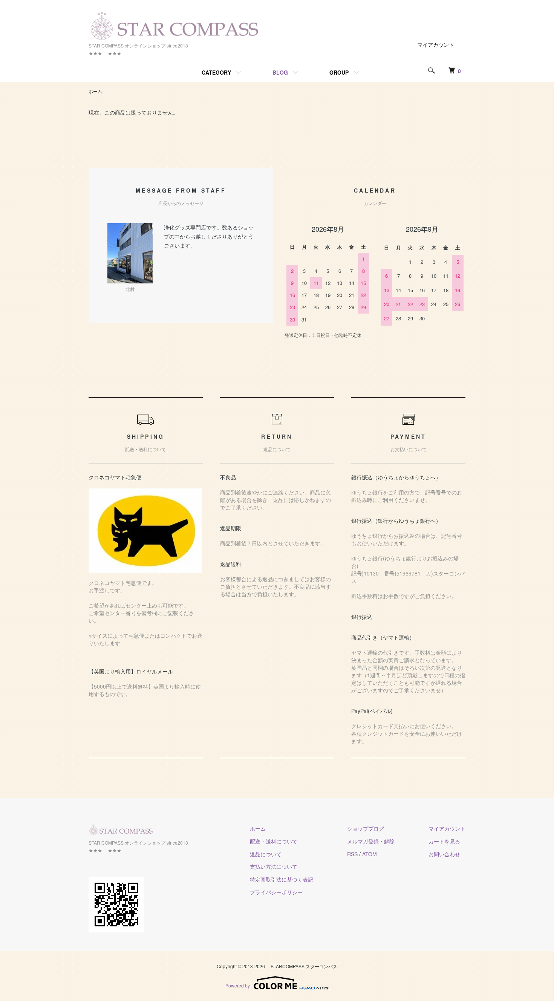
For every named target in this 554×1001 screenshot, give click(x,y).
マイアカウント (435, 44)
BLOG (280, 72)
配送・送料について (273, 841)
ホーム (95, 91)
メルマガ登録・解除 (371, 841)
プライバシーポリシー (276, 892)
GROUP (339, 72)
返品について (266, 854)
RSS (352, 854)
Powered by (237, 985)
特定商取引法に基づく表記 (281, 879)
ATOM (369, 854)
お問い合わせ (444, 854)
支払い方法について (273, 866)
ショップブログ (365, 828)
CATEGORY (216, 72)
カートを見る (444, 841)
